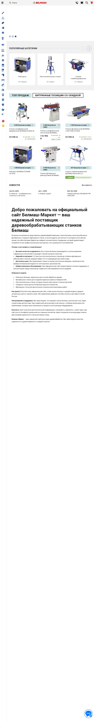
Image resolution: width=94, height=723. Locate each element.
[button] (10, 36)
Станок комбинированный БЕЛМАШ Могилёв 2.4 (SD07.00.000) (76, 173)
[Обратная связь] (88, 713)
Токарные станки (22, 285)
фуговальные (17, 238)
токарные (25, 238)
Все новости (87, 185)
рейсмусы (83, 235)
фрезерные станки (37, 238)
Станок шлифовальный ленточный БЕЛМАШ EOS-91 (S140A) (49, 132)
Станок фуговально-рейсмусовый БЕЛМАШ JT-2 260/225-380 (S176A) (50, 174)
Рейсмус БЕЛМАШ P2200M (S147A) (19, 172)
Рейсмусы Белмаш (23, 277)
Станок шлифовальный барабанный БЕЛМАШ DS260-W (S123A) (21, 130)
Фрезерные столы (22, 287)
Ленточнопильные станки (25, 282)
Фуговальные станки (23, 280)
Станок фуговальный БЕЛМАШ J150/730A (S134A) (77, 130)
